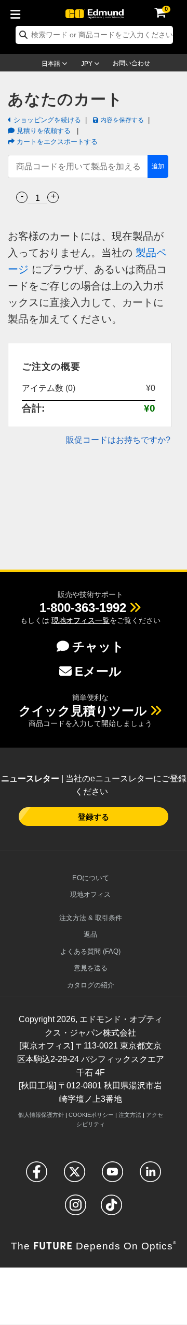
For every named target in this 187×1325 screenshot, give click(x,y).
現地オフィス (90, 894)
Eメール (98, 671)
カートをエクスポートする (56, 141)
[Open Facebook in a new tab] (37, 1176)
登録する (93, 816)
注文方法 (129, 1115)
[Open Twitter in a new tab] (74, 1176)
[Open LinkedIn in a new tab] (150, 1176)
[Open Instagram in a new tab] (76, 1209)
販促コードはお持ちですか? (118, 439)
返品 (90, 934)
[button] (82, 608)
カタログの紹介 (90, 985)
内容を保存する (121, 119)
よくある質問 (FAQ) (90, 951)
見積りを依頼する (44, 131)
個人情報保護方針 (41, 1115)
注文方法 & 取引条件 (90, 918)
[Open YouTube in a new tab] (112, 1176)
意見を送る (91, 968)
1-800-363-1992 (82, 608)
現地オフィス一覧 (80, 620)
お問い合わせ (131, 63)
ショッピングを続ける (46, 120)
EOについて (90, 878)
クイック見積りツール (83, 711)
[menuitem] (18, 12)
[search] (94, 35)
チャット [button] (98, 646)
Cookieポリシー (91, 1115)
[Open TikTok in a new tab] (111, 1209)
